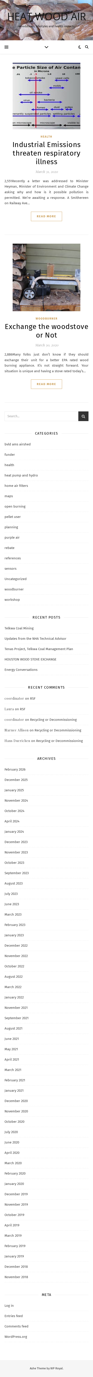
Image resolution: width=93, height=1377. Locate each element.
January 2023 (14, 935)
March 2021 (13, 1070)
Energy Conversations (21, 670)
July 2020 (11, 1132)
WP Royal (56, 1368)
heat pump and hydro (21, 475)
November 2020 (16, 1111)
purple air (12, 537)
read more (46, 216)
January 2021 (14, 1091)
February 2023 (15, 925)
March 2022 (13, 987)
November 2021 (16, 1008)
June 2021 (12, 1039)
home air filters (16, 486)
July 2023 (11, 894)
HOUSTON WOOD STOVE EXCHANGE (30, 659)
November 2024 (16, 801)
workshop (12, 600)
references (13, 558)
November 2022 (16, 956)
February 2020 (15, 1173)
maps (9, 496)
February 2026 (15, 769)
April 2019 (12, 1225)
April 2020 (12, 1153)
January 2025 (14, 790)
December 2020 (16, 1101)
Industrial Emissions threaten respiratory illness (46, 153)
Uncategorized (16, 579)
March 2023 (13, 914)
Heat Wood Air (46, 16)
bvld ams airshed (18, 444)
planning (11, 527)
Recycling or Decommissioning (53, 720)
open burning (15, 506)
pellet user (13, 517)
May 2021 (11, 1049)
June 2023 (12, 904)
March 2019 (13, 1236)
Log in (9, 1306)
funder (10, 455)
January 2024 (14, 832)
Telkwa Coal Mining (19, 628)
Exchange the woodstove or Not (46, 330)
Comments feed (16, 1326)
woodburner (47, 318)
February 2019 (15, 1246)
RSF (32, 698)
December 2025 (16, 780)
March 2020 (13, 1163)
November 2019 (16, 1204)
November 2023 (16, 852)
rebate (9, 548)
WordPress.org (16, 1337)
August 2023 (14, 883)
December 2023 (16, 842)
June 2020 (12, 1142)
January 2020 (14, 1184)
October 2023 (14, 863)
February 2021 (15, 1080)
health (46, 136)
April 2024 (12, 821)
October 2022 (14, 966)
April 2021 (12, 1059)
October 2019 (14, 1215)
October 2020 (14, 1122)
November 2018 (16, 1277)
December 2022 (16, 946)
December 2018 (16, 1267)
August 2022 (14, 977)
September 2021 (17, 1018)
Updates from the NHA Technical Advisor (35, 639)
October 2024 (14, 811)
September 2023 (17, 873)
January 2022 (14, 997)
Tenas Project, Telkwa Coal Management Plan (39, 649)
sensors (10, 569)
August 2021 (14, 1028)
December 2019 (16, 1194)
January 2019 (14, 1256)
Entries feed (14, 1316)
